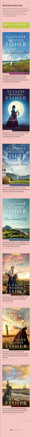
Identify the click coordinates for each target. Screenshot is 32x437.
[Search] (29, 2)
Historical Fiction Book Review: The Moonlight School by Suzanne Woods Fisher (15, 135)
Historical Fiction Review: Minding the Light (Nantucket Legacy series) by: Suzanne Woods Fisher (15, 355)
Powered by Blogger (17, 429)
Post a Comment (9, 84)
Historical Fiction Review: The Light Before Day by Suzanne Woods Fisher (15, 299)
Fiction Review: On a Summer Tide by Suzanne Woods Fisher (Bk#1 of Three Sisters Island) (15, 244)
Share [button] (3, 84)
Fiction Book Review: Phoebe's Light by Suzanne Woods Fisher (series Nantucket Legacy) (15, 410)
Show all (6, 26)
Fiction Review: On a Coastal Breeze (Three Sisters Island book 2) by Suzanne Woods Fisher (16, 190)
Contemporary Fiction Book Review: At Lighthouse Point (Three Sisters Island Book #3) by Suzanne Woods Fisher (15, 79)
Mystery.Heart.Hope (12, 6)
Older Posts (26, 420)
